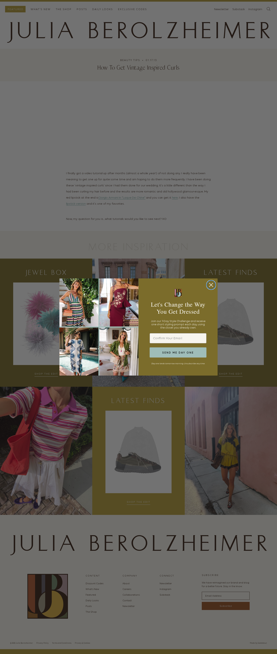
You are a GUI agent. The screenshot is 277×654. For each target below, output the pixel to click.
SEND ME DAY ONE (178, 352)
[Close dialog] (211, 284)
